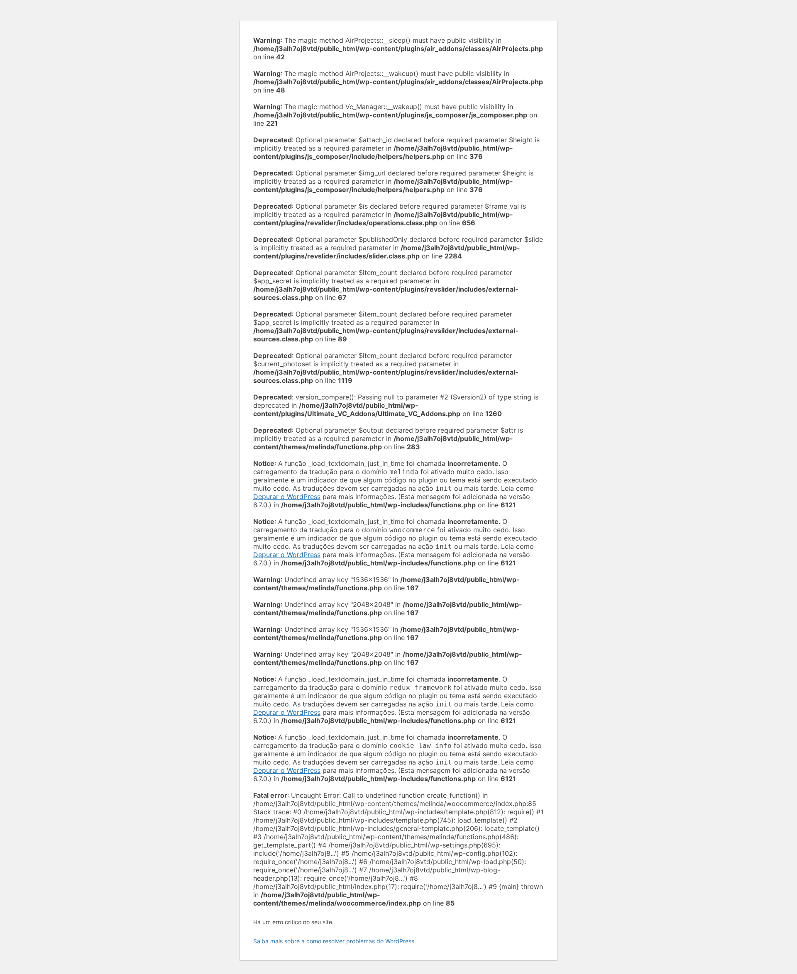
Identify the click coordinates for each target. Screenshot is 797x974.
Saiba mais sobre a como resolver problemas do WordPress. (334, 941)
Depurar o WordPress (286, 496)
